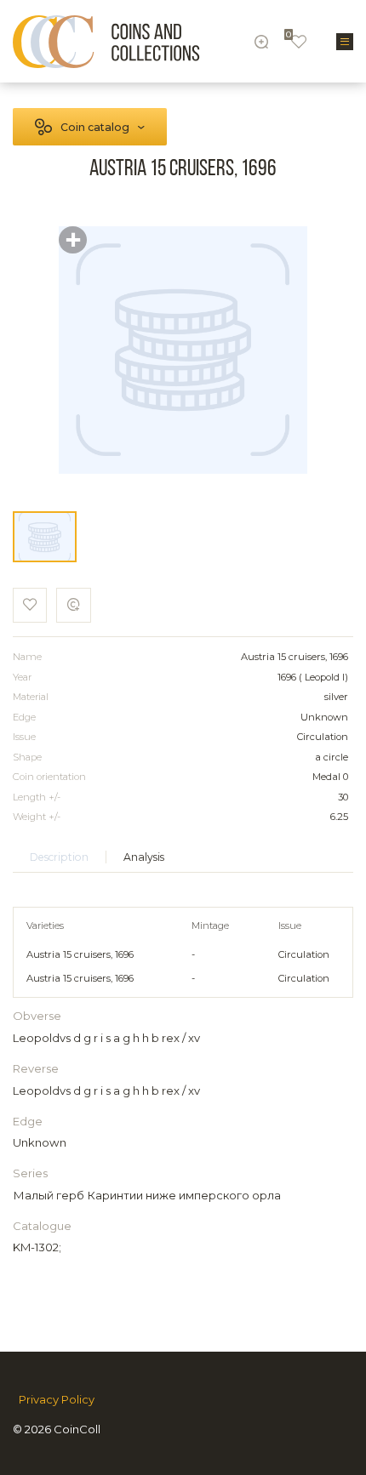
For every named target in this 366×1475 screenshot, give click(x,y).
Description (59, 857)
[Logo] (106, 41)
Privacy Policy (56, 1399)
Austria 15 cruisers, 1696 (80, 954)
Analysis (143, 857)
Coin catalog (94, 127)
